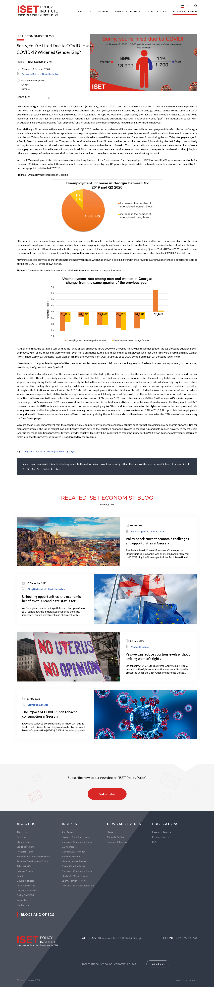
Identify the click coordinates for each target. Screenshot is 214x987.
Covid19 (25, 88)
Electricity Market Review (75, 875)
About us (22, 832)
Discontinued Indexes (73, 866)
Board (20, 875)
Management (24, 841)
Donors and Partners (28, 890)
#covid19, (41, 451)
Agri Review (68, 832)
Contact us (23, 905)
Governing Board (25, 880)
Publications (157, 11)
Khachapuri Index (71, 856)
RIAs (154, 841)
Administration (24, 866)
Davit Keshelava (50, 73)
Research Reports (161, 832)
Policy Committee (26, 885)
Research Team (25, 851)
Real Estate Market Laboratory (78, 885)
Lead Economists (25, 846)
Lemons (193, 979)
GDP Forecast (69, 846)
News (110, 832)
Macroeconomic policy (32, 80)
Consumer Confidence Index (77, 841)
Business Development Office (32, 861)
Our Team (22, 837)
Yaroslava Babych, (31, 73)
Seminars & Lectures (118, 841)
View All (104, 504)
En (182, 5)
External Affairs (25, 871)
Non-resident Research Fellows (33, 856)
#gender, (29, 451)
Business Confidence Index (76, 837)
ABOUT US (85, 11)
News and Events (128, 11)
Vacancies (22, 900)
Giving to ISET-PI (26, 895)
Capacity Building (116, 837)
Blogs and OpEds (185, 11)
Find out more (158, 963)
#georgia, (71, 451)
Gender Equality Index (73, 851)
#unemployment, (56, 451)
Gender (25, 84)
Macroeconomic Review (74, 861)
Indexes (103, 11)
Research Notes (160, 837)
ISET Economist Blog (40, 61)
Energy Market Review (73, 880)
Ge (186, 5)
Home (20, 61)
